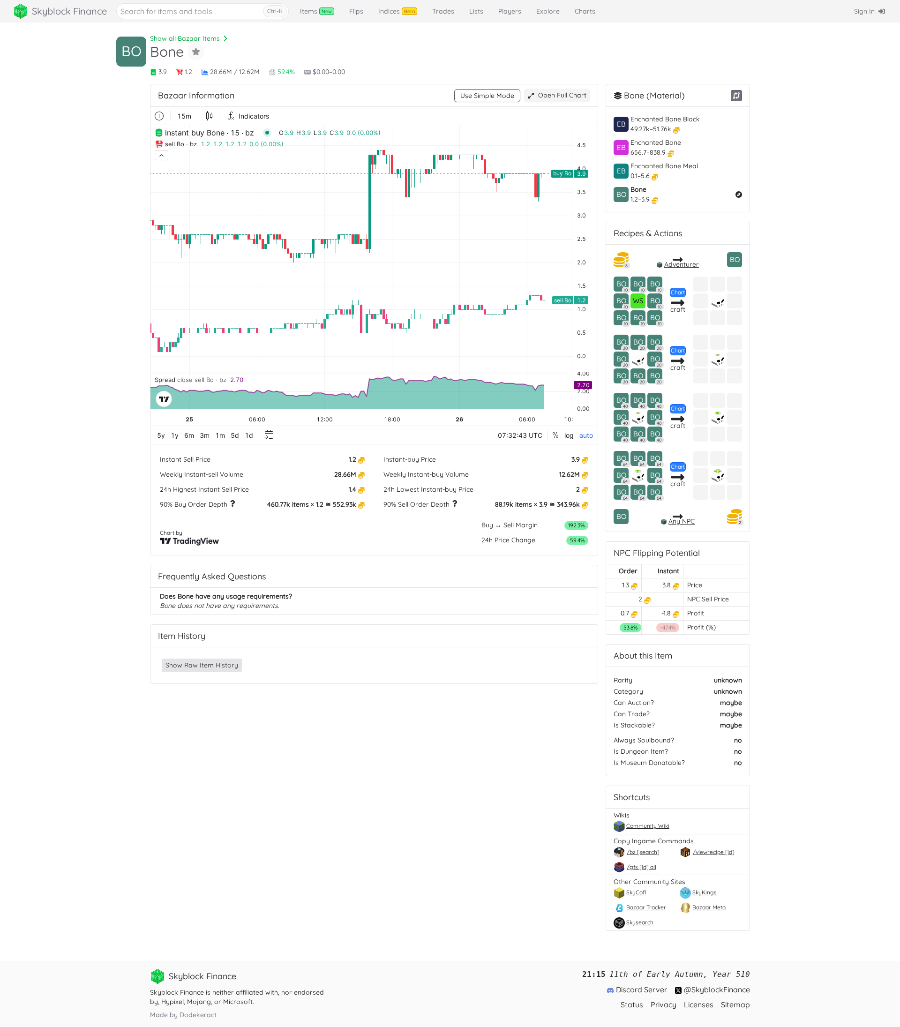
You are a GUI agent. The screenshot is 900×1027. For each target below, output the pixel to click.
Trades (443, 11)
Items (316, 11)
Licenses (698, 1004)
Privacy (663, 1004)
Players (509, 11)
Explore (548, 11)
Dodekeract (198, 1015)
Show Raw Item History (201, 665)
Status (632, 1004)
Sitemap (735, 1004)
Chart (678, 292)
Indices (396, 11)
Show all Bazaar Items (185, 38)
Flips (356, 11)
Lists (476, 11)
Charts (585, 11)
